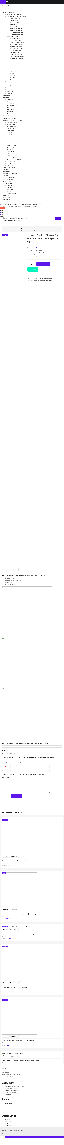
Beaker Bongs (13, 26)
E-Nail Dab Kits (14, 83)
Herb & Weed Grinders (13, 64)
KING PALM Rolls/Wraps (16, 48)
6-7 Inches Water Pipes (16, 28)
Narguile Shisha (14, 20)
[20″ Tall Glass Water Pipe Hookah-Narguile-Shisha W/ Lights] (20, 1016)
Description (6, 569)
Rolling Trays (10, 70)
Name (4, 766)
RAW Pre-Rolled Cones (16, 38)
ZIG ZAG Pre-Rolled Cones (17, 42)
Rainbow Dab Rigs (14, 22)
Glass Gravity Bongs (15, 18)
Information (34, 6)
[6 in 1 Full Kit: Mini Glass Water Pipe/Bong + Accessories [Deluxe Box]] (12, 1053)
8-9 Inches (9, 134)
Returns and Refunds (12, 105)
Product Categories (13, 6)
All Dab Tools (13, 85)
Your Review (5, 777)
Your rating (5, 762)
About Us (9, 101)
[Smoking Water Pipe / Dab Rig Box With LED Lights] (20, 963)
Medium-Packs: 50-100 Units (17, 56)
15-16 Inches (10, 138)
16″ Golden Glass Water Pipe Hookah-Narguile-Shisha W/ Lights (19, 934)
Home (4, 6)
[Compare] (20, 981)
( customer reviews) (33, 244)
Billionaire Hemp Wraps (16, 46)
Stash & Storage (11, 72)
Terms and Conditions (12, 111)
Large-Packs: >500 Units (16, 58)
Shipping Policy (10, 103)
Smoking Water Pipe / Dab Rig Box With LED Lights (15, 987)
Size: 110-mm (13, 62)
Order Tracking (9, 1125)
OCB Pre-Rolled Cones (16, 40)
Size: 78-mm (13, 60)
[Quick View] (14, 981)
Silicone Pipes (13, 24)
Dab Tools (9, 81)
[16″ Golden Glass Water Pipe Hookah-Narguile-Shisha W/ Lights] (17, 926)
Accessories (10, 93)
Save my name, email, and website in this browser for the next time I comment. (23, 774)
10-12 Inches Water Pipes (17, 32)
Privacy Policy (10, 109)
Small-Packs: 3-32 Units (16, 54)
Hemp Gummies (11, 87)
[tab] (6, 569)
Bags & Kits (13, 76)
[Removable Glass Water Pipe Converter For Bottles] (20, 836)
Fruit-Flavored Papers (15, 52)
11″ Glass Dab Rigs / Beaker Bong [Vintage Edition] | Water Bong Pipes (20, 914)
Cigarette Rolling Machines (14, 68)
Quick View (12, 856)
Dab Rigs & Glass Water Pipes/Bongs (17, 228)
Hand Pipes (10, 66)
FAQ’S (8, 113)
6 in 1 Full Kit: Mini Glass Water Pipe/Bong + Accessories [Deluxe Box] (20, 1060)
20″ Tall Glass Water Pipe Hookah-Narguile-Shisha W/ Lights (18, 1040)
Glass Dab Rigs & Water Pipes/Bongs (16, 16)
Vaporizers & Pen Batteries (14, 14)
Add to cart (44, 264)
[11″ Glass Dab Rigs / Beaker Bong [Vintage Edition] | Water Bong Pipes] (20, 890)
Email (4, 770)
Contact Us (44, 6)
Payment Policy (9, 1111)
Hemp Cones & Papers (12, 36)
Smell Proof (13, 74)
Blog (8, 107)
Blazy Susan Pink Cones (16, 44)
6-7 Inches (9, 132)
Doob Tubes (13, 78)
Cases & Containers (15, 79)
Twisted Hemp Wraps (15, 50)
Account (2, 216)
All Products (25, 6)
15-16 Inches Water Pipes (17, 34)
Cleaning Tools (10, 91)
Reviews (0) (14, 569)
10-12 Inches (10, 136)
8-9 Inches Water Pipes (16, 30)
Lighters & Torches (12, 89)
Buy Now (33, 269)
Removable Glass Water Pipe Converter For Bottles (15, 860)
